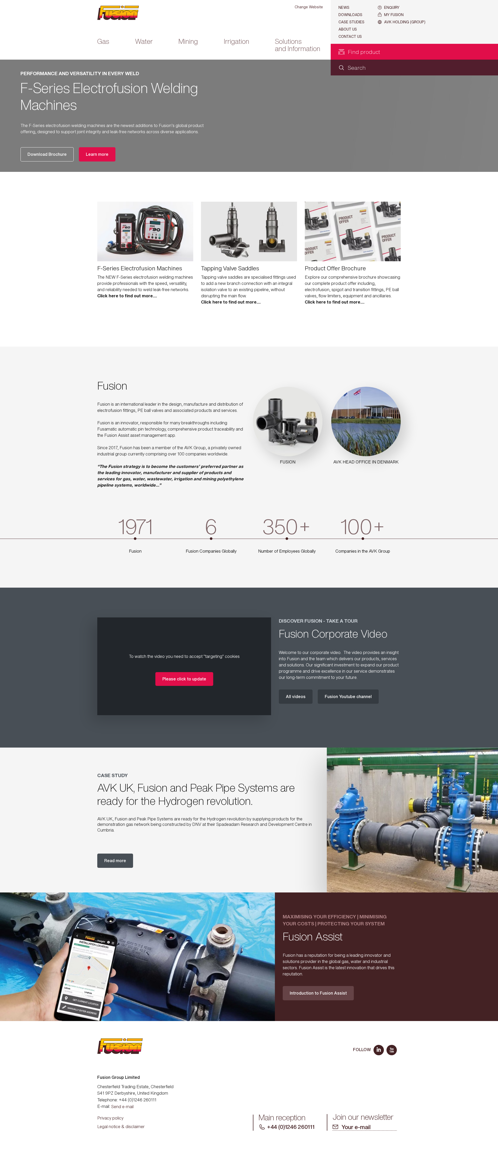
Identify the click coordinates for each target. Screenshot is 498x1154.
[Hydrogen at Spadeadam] (412, 820)
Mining (188, 42)
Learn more (97, 154)
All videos (296, 696)
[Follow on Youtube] (391, 1050)
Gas (103, 42)
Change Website (309, 7)
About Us (347, 29)
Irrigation (236, 42)
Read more (115, 860)
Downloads (350, 14)
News (343, 7)
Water (144, 42)
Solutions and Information (297, 46)
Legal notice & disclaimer (121, 1126)
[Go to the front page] (122, 13)
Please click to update (184, 679)
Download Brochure (47, 154)
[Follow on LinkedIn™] (379, 1050)
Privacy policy (110, 1118)
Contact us (350, 36)
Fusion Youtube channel (348, 696)
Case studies (351, 22)
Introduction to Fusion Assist (318, 993)
